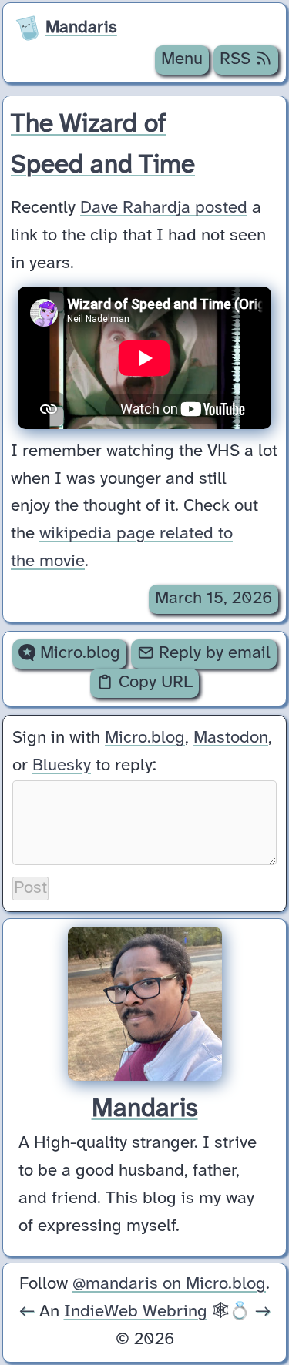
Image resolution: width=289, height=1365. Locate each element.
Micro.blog (77, 653)
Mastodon (230, 738)
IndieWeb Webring (135, 1312)
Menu (182, 59)
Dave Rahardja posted (163, 208)
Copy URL (153, 682)
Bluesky (61, 765)
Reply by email (212, 653)
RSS (237, 59)
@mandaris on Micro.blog (169, 1284)
